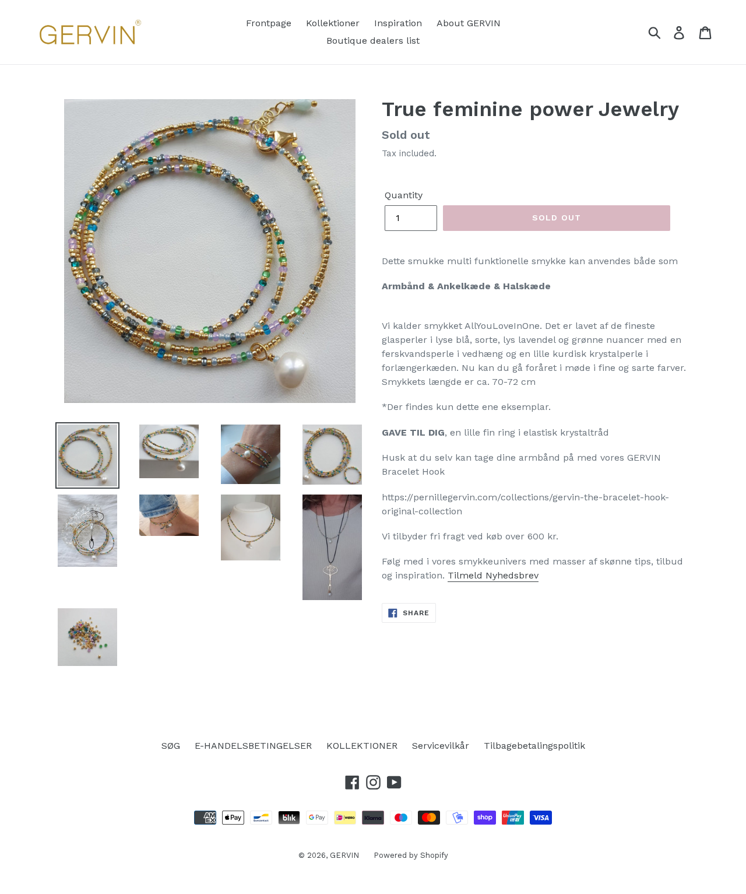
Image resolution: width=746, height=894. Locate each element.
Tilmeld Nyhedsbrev (493, 575)
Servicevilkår (440, 745)
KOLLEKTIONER (361, 745)
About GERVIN (469, 23)
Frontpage (268, 23)
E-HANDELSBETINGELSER (253, 745)
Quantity (404, 195)
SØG (170, 745)
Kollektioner (333, 23)
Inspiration (398, 23)
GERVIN (344, 855)
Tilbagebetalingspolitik (534, 745)
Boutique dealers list (373, 40)
